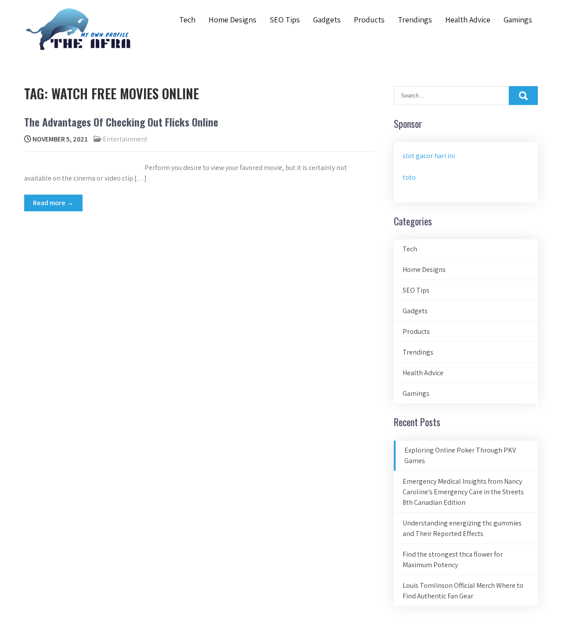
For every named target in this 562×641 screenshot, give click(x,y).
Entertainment (125, 139)
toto (409, 177)
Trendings (415, 19)
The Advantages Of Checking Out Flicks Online (121, 122)
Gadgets (327, 19)
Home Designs (232, 19)
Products (369, 19)
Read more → (53, 202)
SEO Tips (285, 19)
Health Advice (467, 19)
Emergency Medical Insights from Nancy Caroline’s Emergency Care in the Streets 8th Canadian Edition (463, 492)
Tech (187, 19)
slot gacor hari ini (429, 155)
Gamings (518, 19)
